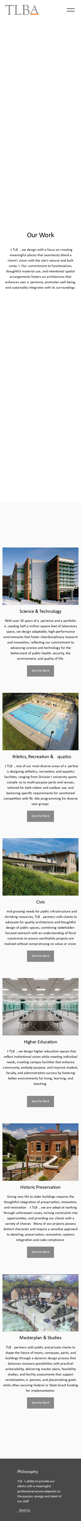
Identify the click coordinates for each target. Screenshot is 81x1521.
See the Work (41, 671)
